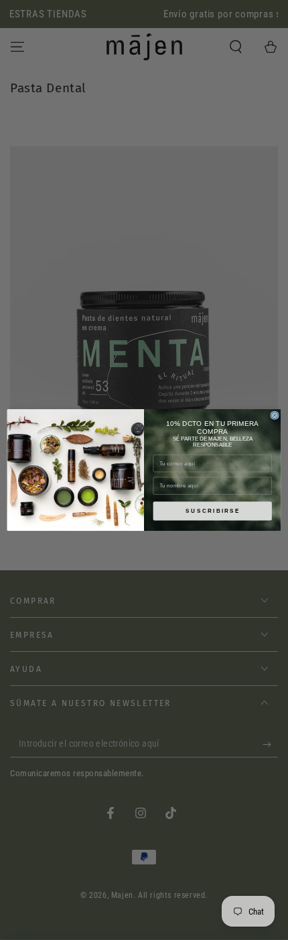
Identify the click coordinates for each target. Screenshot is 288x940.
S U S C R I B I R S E (212, 511)
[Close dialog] (274, 415)
